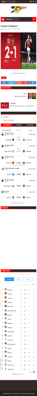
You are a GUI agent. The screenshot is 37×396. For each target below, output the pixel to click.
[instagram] (35, 1)
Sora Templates (14, 393)
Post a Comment (8, 120)
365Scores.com (21, 203)
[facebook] (31, 1)
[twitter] (33, 1)
